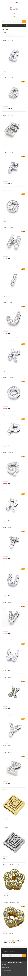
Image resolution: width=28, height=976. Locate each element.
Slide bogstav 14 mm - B (8, 40)
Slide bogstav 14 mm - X (8, 677)
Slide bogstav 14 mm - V (8, 602)
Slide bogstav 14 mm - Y (8, 714)
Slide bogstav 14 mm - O (8, 377)
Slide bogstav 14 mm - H (8, 227)
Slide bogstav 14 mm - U (8, 564)
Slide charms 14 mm (7, 789)
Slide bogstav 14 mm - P (8, 415)
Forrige (6, 940)
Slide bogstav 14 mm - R (8, 490)
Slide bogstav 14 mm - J (8, 302)
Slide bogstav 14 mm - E (8, 115)
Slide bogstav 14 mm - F (8, 152)
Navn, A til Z (14, 32)
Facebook (13, 4)
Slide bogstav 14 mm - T (8, 527)
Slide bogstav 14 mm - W (8, 639)
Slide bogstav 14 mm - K (8, 340)
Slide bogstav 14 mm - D (8, 77)
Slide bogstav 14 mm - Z (8, 752)
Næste (18, 940)
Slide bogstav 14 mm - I (8, 265)
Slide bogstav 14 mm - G (8, 190)
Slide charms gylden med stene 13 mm (11, 864)
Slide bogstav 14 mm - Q (8, 452)
